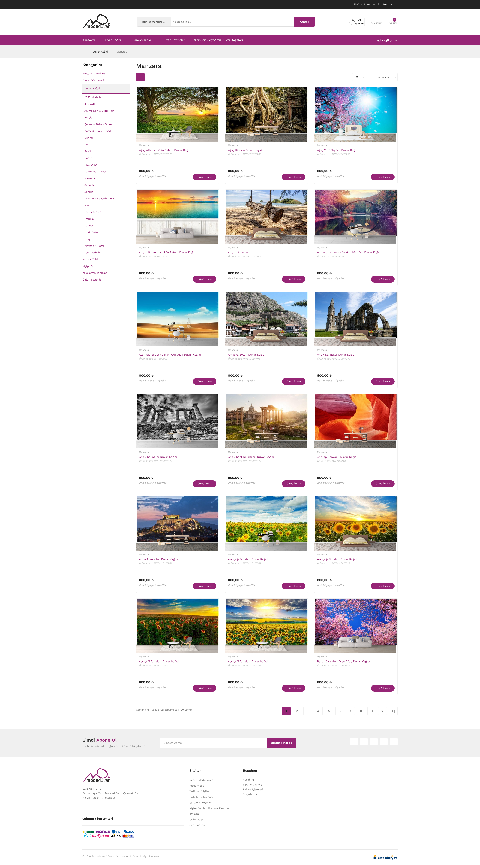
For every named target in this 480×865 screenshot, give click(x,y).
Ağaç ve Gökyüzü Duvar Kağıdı (337, 150)
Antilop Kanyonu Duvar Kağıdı (337, 457)
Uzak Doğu (91, 232)
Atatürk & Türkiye (93, 73)
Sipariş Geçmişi (253, 784)
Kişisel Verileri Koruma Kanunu (209, 808)
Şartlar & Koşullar (200, 802)
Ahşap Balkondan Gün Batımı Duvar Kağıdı (167, 252)
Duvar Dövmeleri (93, 80)
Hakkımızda (196, 785)
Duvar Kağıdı (100, 51)
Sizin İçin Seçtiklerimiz (99, 198)
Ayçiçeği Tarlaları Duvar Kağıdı (248, 559)
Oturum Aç (357, 23)
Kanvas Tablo (90, 259)
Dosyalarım (250, 794)
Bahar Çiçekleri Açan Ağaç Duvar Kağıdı (343, 661)
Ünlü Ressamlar (92, 279)
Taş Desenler (92, 212)
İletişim (194, 813)
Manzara (121, 51)
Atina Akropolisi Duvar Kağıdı (158, 559)
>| (393, 711)
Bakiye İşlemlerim (254, 789)
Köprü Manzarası (95, 171)
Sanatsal (89, 185)
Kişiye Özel (89, 266)
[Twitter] (364, 741)
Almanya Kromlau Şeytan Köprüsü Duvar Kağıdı (349, 252)
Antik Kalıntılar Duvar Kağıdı (336, 354)
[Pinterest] (394, 741)
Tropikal (89, 218)
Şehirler (89, 191)
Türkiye (89, 225)
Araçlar (89, 117)
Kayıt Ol (356, 20)
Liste (161, 77)
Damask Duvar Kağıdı (98, 130)
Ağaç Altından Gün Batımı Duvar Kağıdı (165, 150)
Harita (88, 157)
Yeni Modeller (93, 252)
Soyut (88, 205)
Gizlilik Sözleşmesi (201, 796)
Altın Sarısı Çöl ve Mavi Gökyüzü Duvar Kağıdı (170, 354)
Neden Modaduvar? (201, 780)
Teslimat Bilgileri (199, 791)
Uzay (87, 239)
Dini (86, 144)
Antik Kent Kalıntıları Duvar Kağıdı (251, 457)
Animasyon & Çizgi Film (99, 110)
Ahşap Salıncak (238, 252)
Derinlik (89, 137)
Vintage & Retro (94, 245)
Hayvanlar (90, 164)
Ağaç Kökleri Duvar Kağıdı (245, 150)
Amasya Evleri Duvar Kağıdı (246, 354)
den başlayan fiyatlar (152, 176)
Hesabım (248, 779)
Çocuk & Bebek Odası (98, 124)
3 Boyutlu (90, 103)
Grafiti (88, 151)
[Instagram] (354, 741)
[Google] (374, 741)
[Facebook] (384, 741)
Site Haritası (197, 825)
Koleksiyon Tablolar (94, 272)
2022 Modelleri (93, 97)
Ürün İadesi (196, 819)
